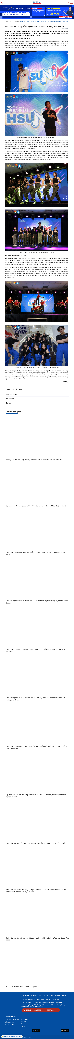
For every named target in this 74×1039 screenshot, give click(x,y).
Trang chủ (8, 21)
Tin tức (16, 21)
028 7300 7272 (39, 1010)
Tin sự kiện (10, 399)
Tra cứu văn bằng (10, 1024)
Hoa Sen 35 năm (12, 394)
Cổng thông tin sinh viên (12, 1019)
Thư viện (23, 1024)
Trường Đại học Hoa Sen (24, 1037)
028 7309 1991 (52, 1010)
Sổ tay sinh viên (9, 1022)
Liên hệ (23, 1026)
